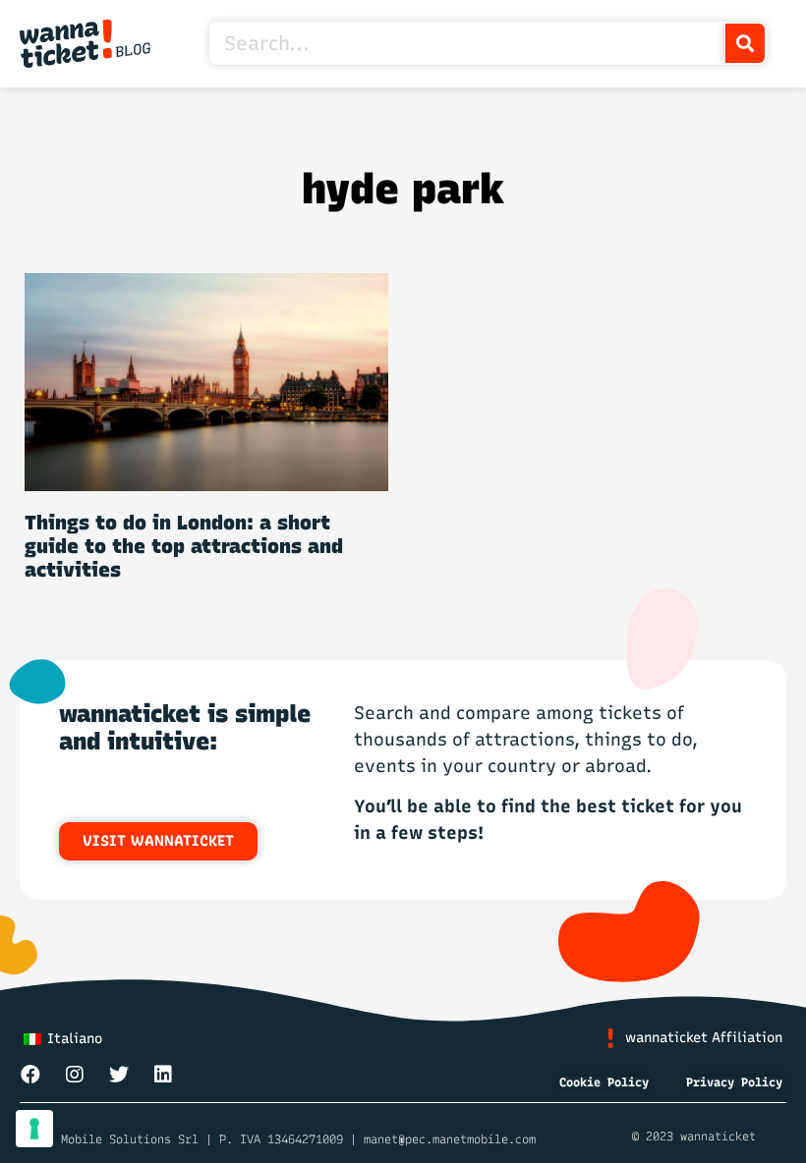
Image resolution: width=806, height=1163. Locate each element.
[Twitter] (119, 1074)
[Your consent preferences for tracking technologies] (34, 1128)
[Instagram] (74, 1074)
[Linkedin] (163, 1074)
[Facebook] (30, 1074)
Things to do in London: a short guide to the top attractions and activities (184, 546)
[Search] (745, 43)
